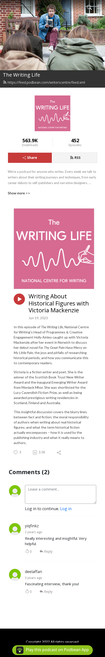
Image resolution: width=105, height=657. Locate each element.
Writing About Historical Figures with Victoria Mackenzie (59, 303)
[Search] (89, 7)
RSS (77, 157)
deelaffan (33, 571)
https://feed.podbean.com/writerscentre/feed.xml (46, 82)
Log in (66, 508)
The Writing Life (21, 74)
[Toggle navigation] (99, 7)
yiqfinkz (32, 525)
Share (32, 157)
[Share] (59, 452)
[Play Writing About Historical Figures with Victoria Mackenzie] (19, 299)
